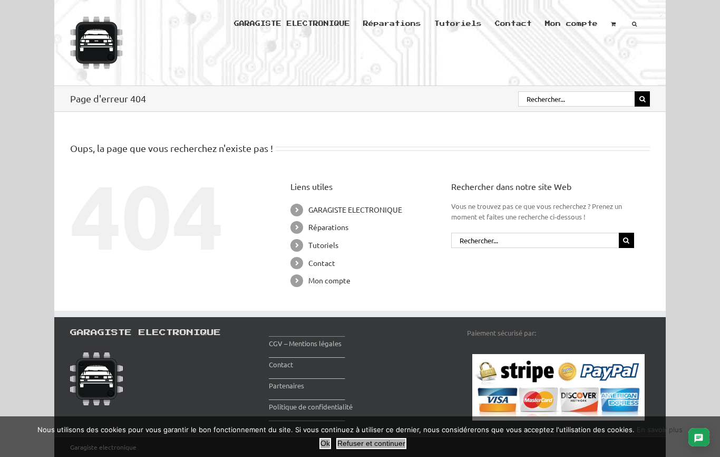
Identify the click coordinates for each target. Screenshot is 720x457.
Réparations (328, 227)
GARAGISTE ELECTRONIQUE (355, 209)
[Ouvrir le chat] (698, 437)
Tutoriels (323, 245)
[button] (634, 22)
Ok (325, 443)
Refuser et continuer (371, 443)
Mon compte (329, 280)
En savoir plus (660, 429)
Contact (321, 263)
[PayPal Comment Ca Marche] (558, 359)
